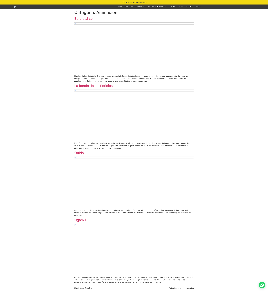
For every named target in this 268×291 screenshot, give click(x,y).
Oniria (79, 153)
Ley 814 (197, 7)
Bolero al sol (83, 19)
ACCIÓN (189, 7)
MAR (181, 7)
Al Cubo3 (173, 7)
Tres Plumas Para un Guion (157, 7)
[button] (262, 285)
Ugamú (80, 220)
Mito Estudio (140, 7)
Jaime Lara (129, 7)
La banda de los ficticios (93, 86)
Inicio (120, 7)
